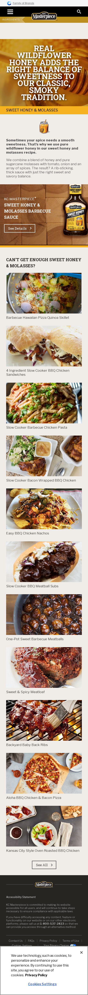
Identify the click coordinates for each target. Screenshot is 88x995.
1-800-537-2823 (52, 923)
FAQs (31, 940)
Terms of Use (70, 940)
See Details (17, 228)
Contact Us (16, 940)
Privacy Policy (48, 940)
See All (42, 865)
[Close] (81, 952)
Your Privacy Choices (57, 945)
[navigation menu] (9, 12)
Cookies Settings (22, 945)
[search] (79, 11)
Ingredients (11, 19)
